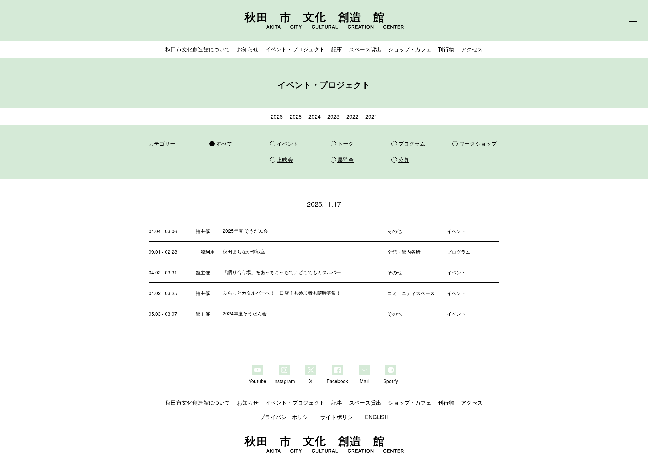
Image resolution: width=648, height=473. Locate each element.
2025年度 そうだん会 (245, 230)
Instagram (284, 381)
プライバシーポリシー (287, 417)
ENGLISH (377, 417)
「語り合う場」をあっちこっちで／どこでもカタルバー (282, 272)
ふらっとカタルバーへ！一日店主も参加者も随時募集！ (282, 292)
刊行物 (446, 49)
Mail (364, 381)
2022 (352, 116)
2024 (314, 116)
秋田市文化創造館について (197, 49)
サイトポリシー (339, 417)
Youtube (257, 381)
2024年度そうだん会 (245, 313)
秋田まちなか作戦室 (244, 251)
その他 (394, 231)
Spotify (390, 381)
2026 (277, 116)
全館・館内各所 (404, 251)
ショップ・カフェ (409, 49)
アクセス (472, 49)
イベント (456, 231)
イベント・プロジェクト (295, 49)
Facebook (337, 381)
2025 (296, 116)
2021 (371, 116)
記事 (336, 49)
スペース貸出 (365, 49)
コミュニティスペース (411, 293)
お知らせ (248, 49)
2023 (333, 116)
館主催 (203, 231)
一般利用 (205, 251)
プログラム (458, 251)
